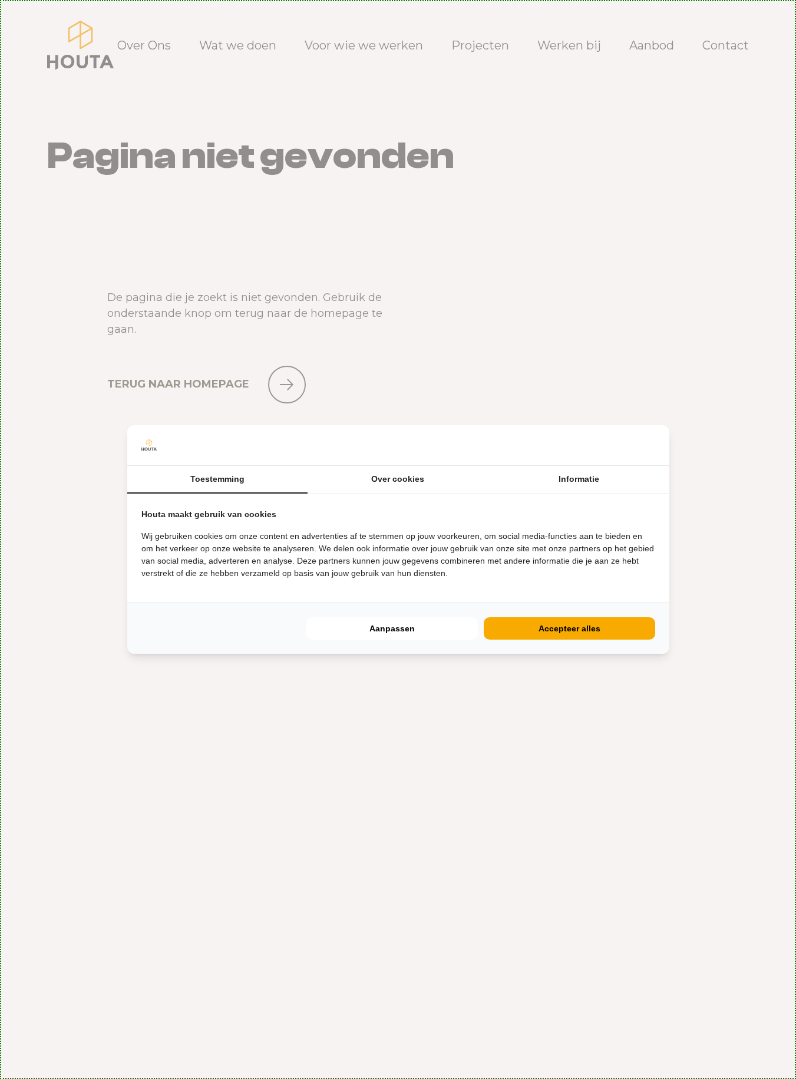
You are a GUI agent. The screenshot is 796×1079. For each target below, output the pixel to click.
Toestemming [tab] (217, 479)
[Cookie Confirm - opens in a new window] (652, 445)
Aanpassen (392, 628)
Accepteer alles (569, 628)
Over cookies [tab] (397, 479)
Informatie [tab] (579, 479)
